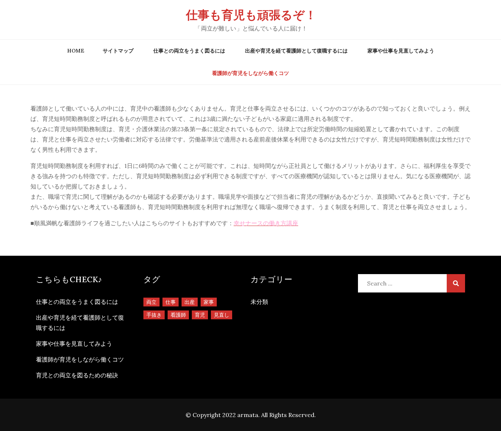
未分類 (259, 301)
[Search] (456, 283)
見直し (221, 315)
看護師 (178, 315)
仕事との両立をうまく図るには (189, 50)
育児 (200, 315)
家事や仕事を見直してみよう (400, 50)
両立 (151, 302)
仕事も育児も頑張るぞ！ (251, 14)
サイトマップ (118, 50)
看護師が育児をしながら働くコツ (250, 73)
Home (75, 50)
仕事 (170, 302)
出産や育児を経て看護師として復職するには (296, 50)
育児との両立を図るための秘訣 (77, 375)
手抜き (154, 315)
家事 (209, 302)
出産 (189, 302)
